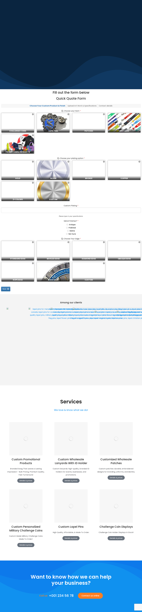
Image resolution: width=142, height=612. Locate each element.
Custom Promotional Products (26, 461)
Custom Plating (71, 205)
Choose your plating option (72, 158)
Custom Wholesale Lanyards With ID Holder (71, 461)
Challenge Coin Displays (116, 527)
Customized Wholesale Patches (116, 461)
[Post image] (25, 438)
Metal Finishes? (71, 221)
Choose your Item (72, 111)
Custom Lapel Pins (71, 527)
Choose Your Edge (72, 238)
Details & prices (26, 481)
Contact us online (90, 595)
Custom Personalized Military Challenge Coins (25, 528)
